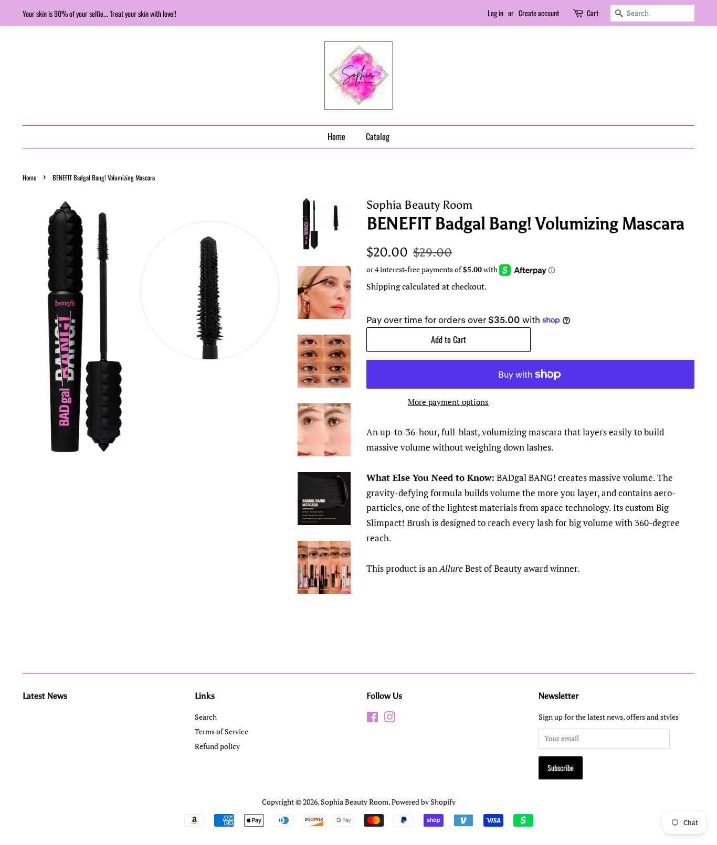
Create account (539, 12)
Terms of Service (221, 731)
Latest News (45, 696)
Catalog (377, 136)
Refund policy (217, 746)
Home (336, 136)
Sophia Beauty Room (354, 802)
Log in (495, 12)
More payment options (448, 402)
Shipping (383, 286)
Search (206, 717)
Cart (592, 12)
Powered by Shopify (424, 802)
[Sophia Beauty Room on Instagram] (389, 719)
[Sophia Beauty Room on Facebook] (372, 719)
